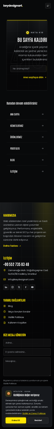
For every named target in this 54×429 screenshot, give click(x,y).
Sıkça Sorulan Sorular (19, 311)
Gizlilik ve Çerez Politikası (34, 413)
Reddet (38, 420)
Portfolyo (15, 148)
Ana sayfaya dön (33, 77)
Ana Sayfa (15, 114)
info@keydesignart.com (21, 279)
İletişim (14, 171)
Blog (12, 159)
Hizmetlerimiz (16, 125)
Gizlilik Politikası (16, 317)
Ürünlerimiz (16, 136)
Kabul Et (16, 420)
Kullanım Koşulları (17, 322)
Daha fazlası (10, 245)
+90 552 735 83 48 (16, 264)
